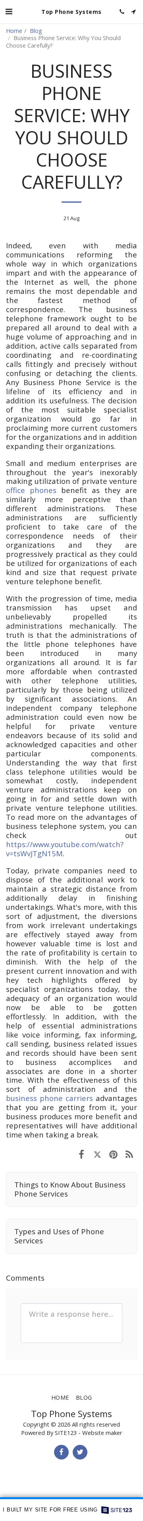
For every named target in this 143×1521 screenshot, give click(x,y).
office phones (31, 490)
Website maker (102, 1433)
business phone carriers (49, 1098)
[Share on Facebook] (82, 1154)
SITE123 (66, 1433)
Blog (36, 31)
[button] (8, 11)
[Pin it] (113, 1154)
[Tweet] (97, 1154)
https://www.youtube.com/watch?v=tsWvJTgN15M (65, 848)
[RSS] (129, 1154)
